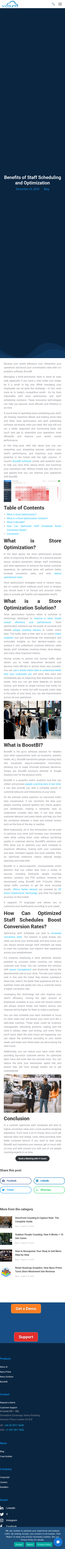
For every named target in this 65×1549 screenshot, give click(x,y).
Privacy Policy (44, 1544)
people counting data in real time (43, 784)
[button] (15, 1180)
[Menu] (60, 4)
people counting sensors (27, 630)
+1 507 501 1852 (15, 1429)
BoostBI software (22, 461)
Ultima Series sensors (25, 889)
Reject (30, 1544)
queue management (20, 969)
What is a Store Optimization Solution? (27, 518)
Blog (46, 189)
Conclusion (13, 533)
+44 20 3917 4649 (14, 1425)
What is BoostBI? (16, 522)
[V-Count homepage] (11, 4)
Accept (19, 1544)
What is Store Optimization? (22, 514)
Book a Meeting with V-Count (32, 1158)
